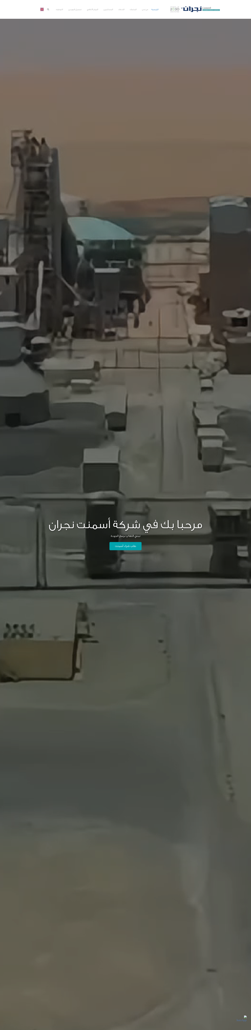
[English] (42, 9)
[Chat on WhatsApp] (241, 1021)
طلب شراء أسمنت (125, 546)
